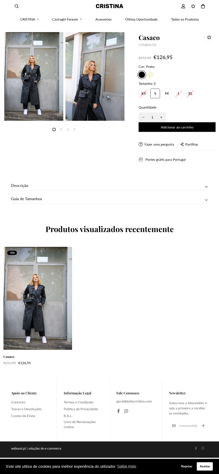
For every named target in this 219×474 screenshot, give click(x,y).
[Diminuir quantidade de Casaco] (143, 117)
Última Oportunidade (141, 19)
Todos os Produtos (185, 19)
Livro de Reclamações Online (80, 424)
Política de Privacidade (81, 409)
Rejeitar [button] (186, 466)
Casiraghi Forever (65, 19)
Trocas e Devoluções (26, 409)
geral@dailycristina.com (134, 401)
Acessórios (103, 19)
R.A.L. (68, 416)
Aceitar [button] (205, 466)
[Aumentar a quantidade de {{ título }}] (161, 117)
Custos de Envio (23, 416)
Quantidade (147, 107)
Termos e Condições (79, 402)
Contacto (18, 402)
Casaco (8, 356)
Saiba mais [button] (126, 466)
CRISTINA (27, 19)
